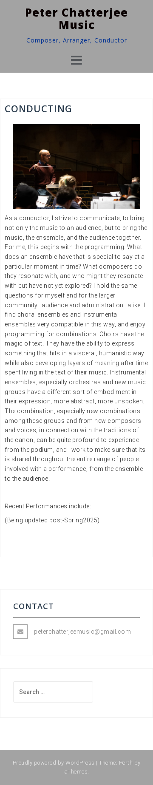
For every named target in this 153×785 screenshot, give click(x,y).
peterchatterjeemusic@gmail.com (82, 631)
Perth (126, 762)
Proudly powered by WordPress (54, 762)
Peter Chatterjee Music (76, 18)
